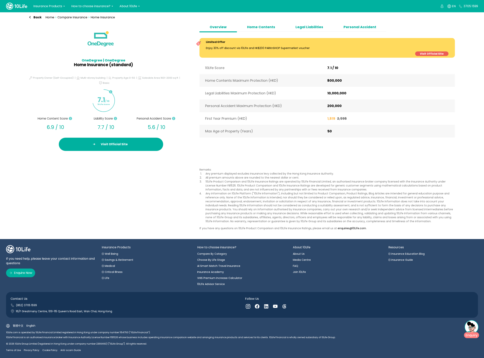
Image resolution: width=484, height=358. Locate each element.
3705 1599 (471, 6)
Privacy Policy (31, 350)
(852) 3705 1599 (26, 305)
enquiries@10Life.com (352, 228)
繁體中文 (18, 326)
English (30, 326)
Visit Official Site (432, 54)
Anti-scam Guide (70, 350)
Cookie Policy (49, 350)
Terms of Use (13, 350)
